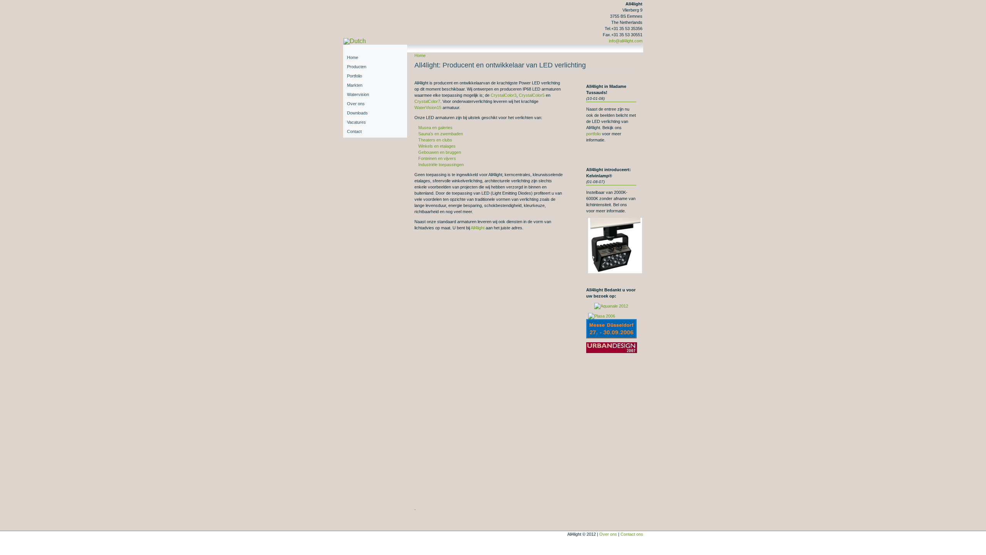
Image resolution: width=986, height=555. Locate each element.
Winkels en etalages (437, 146)
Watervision (358, 94)
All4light (478, 227)
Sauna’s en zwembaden (440, 133)
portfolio (593, 133)
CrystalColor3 (503, 95)
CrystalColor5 (532, 95)
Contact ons (631, 534)
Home (420, 55)
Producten (356, 66)
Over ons (356, 103)
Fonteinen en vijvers (437, 158)
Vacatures (356, 122)
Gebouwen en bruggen (439, 152)
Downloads (357, 113)
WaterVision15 (427, 107)
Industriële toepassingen (441, 164)
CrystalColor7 (427, 101)
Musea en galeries (435, 127)
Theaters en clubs (435, 140)
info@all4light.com (625, 41)
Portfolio (354, 76)
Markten (354, 85)
